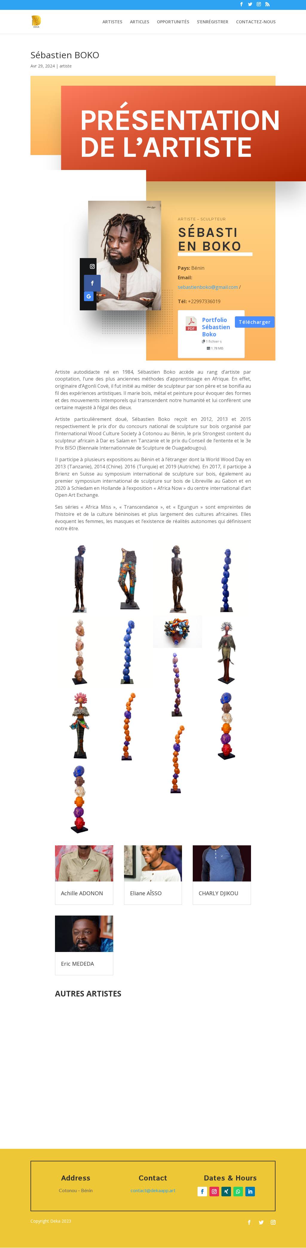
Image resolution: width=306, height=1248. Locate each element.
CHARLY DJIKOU (218, 893)
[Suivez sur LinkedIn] (250, 1191)
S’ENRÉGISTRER (212, 22)
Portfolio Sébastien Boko (216, 327)
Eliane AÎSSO (146, 893)
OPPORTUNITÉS (173, 22)
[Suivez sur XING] (226, 1191)
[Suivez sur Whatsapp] (238, 1191)
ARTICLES (139, 22)
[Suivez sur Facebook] (92, 283)
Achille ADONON (82, 893)
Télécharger (255, 322)
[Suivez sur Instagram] (92, 266)
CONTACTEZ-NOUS (256, 22)
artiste (65, 66)
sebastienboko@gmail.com (208, 287)
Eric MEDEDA (77, 963)
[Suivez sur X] (261, 1222)
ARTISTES (112, 22)
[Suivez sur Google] (89, 296)
